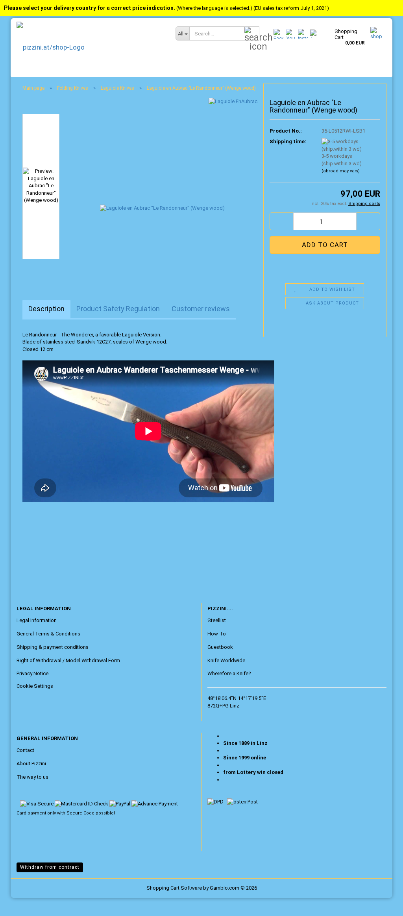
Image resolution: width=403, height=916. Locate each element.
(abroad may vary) (341, 171)
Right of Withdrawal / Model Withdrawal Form (68, 660)
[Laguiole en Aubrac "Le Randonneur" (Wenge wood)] (162, 186)
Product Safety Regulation (118, 309)
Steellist (216, 620)
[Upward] (21, 904)
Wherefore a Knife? (229, 673)
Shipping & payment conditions (53, 647)
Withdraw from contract (49, 867)
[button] (281, 221)
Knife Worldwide (226, 660)
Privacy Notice (32, 673)
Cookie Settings (35, 686)
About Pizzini (31, 763)
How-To (216, 634)
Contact (25, 750)
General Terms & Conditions (48, 634)
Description (46, 309)
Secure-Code (80, 813)
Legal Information (37, 620)
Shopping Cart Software (174, 888)
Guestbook (220, 647)
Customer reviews (201, 309)
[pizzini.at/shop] (90, 47)
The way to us (32, 777)
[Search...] (251, 34)
